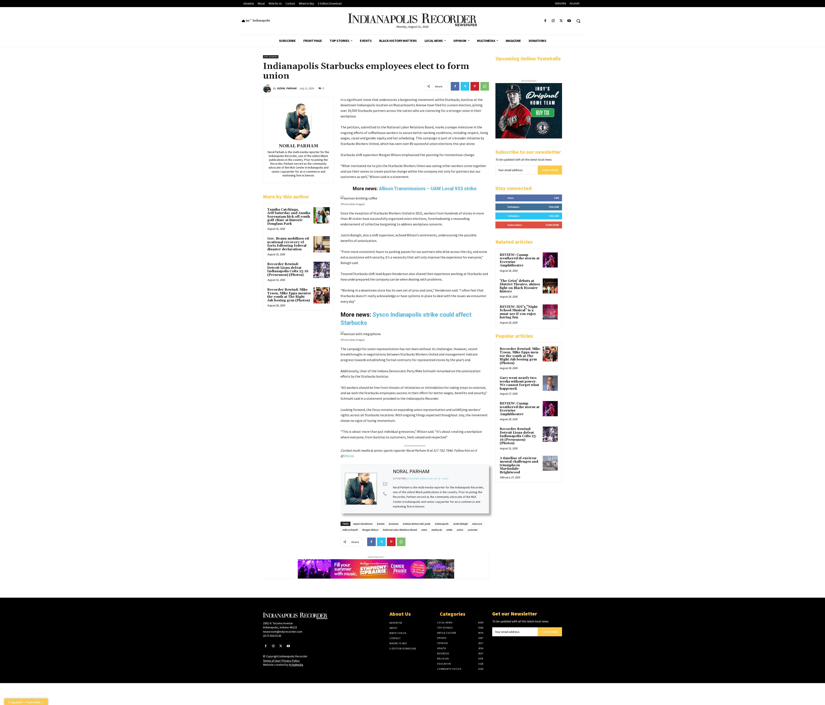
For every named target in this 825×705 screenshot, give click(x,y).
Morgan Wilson (370, 529)
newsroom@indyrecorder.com (282, 632)
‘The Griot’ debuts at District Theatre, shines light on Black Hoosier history (520, 286)
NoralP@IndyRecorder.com (423, 478)
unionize (472, 529)
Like (556, 197)
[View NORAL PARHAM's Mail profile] (385, 484)
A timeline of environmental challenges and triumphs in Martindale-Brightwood (519, 465)
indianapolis (441, 523)
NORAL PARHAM (286, 88)
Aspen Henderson (363, 523)
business (393, 523)
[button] (578, 21)
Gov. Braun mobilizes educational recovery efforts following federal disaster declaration (288, 244)
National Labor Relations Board (400, 529)
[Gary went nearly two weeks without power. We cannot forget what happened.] (550, 382)
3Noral (348, 456)
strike (449, 529)
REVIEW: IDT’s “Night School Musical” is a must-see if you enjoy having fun (519, 312)
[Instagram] (553, 21)
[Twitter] (561, 21)
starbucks (436, 529)
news (424, 529)
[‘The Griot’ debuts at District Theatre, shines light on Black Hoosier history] (550, 285)
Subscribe (550, 170)
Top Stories (271, 56)
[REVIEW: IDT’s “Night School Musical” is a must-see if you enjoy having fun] (550, 311)
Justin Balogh (460, 523)
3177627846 (399, 478)
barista (380, 523)
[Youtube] (569, 21)
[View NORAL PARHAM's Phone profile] (385, 494)
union (460, 529)
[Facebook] (545, 21)
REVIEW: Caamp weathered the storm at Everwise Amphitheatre (519, 260)
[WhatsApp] (484, 86)
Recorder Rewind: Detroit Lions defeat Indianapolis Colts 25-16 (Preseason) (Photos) (287, 269)
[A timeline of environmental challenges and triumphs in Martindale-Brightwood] (550, 463)
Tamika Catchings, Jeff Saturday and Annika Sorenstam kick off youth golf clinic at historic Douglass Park (288, 217)
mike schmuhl (350, 529)
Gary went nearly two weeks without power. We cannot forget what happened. (519, 383)
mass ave (477, 523)
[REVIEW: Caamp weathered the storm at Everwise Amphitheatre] (550, 259)
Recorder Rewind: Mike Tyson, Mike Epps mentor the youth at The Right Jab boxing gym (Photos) (289, 295)
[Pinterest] (475, 86)
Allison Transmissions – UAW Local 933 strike (428, 188)
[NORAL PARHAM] (268, 88)
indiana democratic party (416, 523)
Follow (554, 206)
